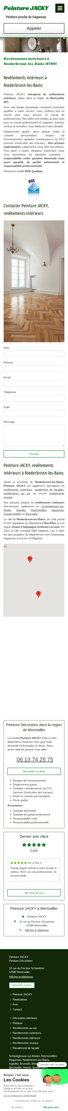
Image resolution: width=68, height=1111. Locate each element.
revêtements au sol (17, 493)
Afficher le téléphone (37, 930)
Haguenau (57, 510)
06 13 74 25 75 (35, 759)
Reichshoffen (38, 510)
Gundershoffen (12, 513)
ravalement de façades (49, 489)
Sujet (7, 407)
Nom (6, 347)
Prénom (8, 362)
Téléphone (10, 392)
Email (7, 377)
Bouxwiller (32, 513)
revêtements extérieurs (18, 489)
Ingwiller (21, 510)
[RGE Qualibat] (34, 187)
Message (9, 421)
